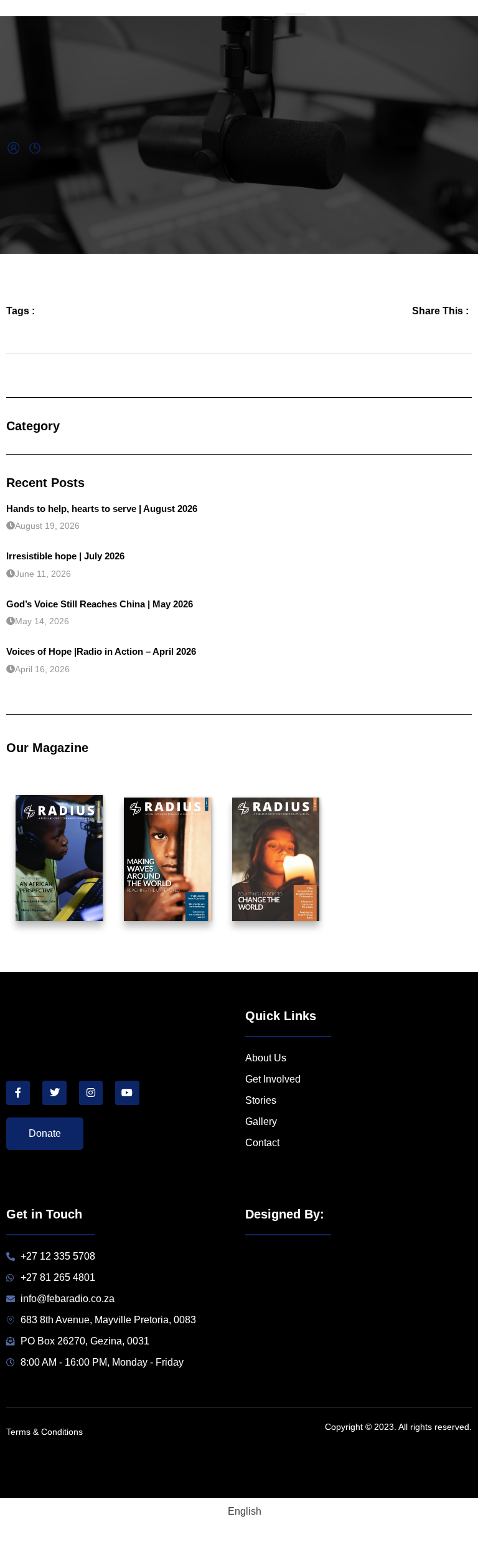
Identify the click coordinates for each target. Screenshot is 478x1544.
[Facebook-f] (18, 1092)
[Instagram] (91, 1092)
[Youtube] (127, 1092)
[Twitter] (54, 1092)
